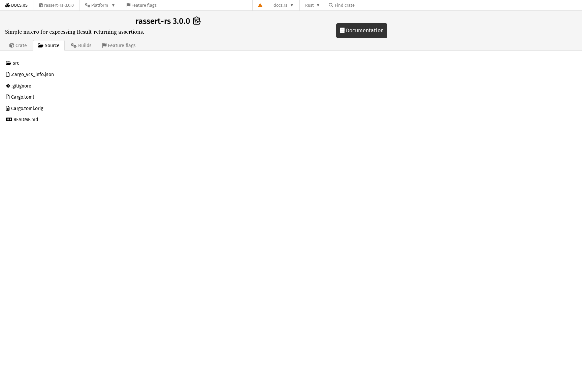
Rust (309, 5)
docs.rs (280, 5)
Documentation (364, 30)
